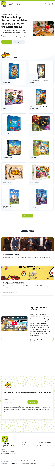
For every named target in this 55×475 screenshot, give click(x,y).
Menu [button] (52, 4)
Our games (18, 42)
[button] (53, 339)
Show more (27, 216)
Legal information (16, 460)
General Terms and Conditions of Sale (20, 463)
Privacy (35, 460)
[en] (49, 4)
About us (7, 42)
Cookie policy (33, 463)
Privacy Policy (38, 409)
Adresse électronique (9, 399)
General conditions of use (27, 460)
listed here (21, 407)
